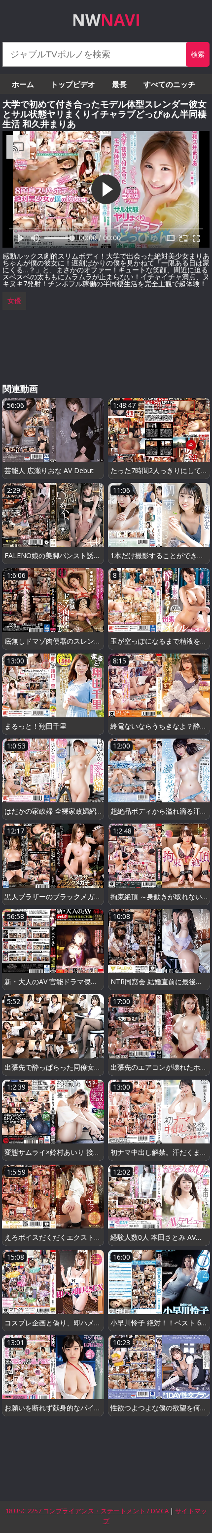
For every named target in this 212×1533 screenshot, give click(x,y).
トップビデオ (73, 84)
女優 (14, 300)
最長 (119, 84)
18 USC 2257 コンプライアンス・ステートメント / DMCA (87, 1510)
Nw (106, 19)
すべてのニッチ (169, 84)
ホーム (23, 84)
